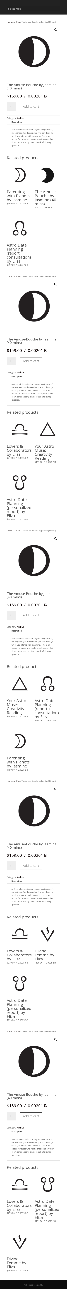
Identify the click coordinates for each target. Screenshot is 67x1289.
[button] (55, 30)
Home (9, 22)
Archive (17, 22)
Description (17, 122)
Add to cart (31, 106)
